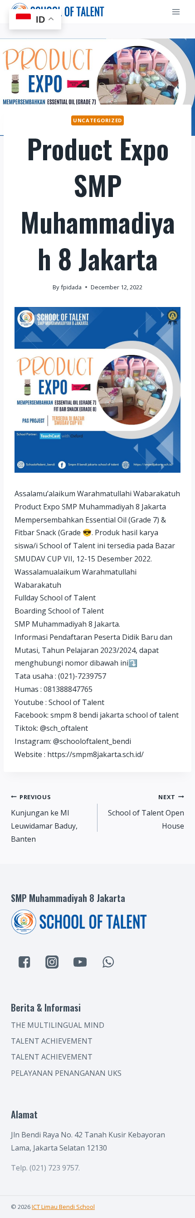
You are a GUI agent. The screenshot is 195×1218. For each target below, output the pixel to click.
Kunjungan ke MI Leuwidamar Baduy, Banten (44, 818)
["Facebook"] (24, 962)
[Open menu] (175, 12)
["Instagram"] (52, 962)
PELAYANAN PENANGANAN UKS (66, 1073)
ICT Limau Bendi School (63, 1207)
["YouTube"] (80, 962)
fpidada (71, 287)
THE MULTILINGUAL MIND (57, 1025)
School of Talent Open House (146, 812)
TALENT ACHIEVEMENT (52, 1041)
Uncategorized (97, 120)
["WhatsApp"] (108, 962)
